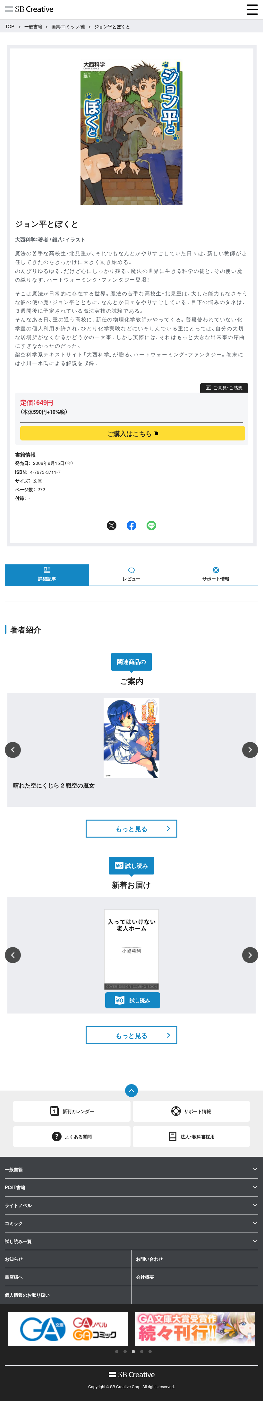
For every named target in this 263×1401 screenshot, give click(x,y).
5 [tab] (150, 1351)
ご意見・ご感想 (227, 387)
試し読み (140, 1000)
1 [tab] (116, 1351)
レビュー (131, 578)
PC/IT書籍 (15, 1187)
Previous (13, 750)
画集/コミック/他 (68, 26)
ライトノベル (18, 1205)
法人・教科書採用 (198, 1136)
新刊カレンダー (78, 1111)
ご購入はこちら (129, 433)
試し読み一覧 (18, 1241)
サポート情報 (215, 578)
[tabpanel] (68, 1329)
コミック (14, 1223)
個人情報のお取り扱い (27, 1295)
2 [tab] (125, 1351)
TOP (9, 26)
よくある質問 (78, 1136)
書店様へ (14, 1277)
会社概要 (145, 1277)
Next (250, 750)
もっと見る (131, 828)
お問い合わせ (149, 1259)
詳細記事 (47, 578)
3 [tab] (133, 1351)
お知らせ (14, 1259)
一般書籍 (33, 26)
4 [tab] (141, 1351)
